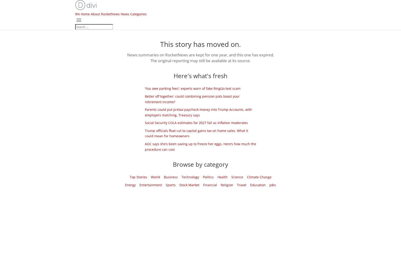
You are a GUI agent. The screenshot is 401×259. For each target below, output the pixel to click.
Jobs (272, 185)
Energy (130, 185)
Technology (190, 177)
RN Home (82, 14)
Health (222, 177)
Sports (171, 185)
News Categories (134, 14)
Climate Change (259, 177)
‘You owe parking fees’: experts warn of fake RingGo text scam (192, 88)
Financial (210, 185)
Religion (227, 185)
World (155, 177)
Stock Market (189, 185)
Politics (208, 177)
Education (258, 185)
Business (171, 177)
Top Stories (138, 177)
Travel (241, 185)
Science (237, 177)
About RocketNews (105, 14)
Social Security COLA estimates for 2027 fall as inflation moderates (196, 123)
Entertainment (150, 185)
